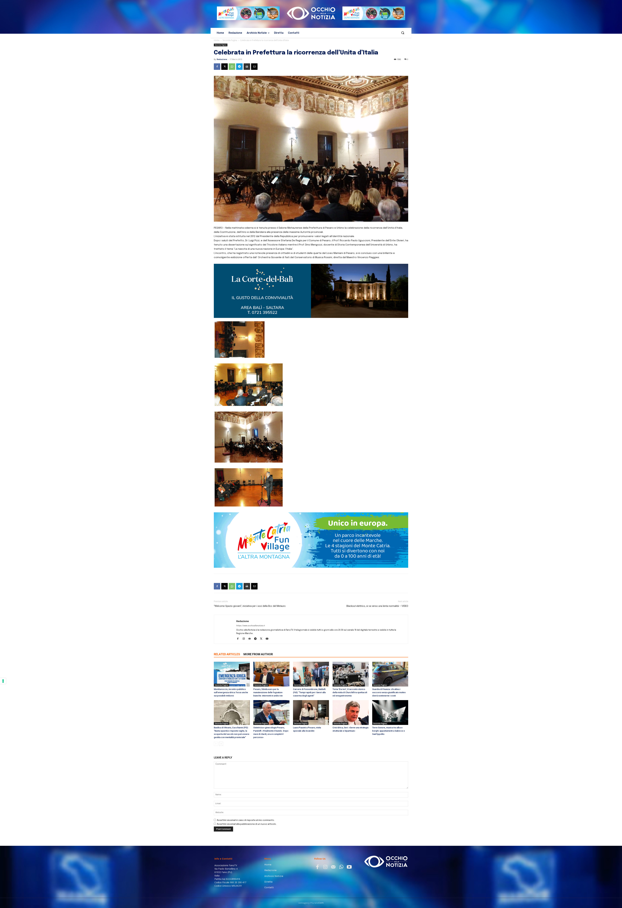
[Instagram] (245, 609)
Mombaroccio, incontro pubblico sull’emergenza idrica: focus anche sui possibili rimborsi (231, 662)
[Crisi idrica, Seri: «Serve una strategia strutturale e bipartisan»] (351, 682)
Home (216, 40)
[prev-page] (216, 714)
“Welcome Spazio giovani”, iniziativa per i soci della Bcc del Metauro (250, 576)
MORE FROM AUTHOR (258, 624)
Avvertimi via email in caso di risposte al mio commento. (246, 790)
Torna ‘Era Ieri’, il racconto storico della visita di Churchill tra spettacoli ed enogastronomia (350, 662)
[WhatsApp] (232, 66)
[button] (403, 33)
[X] (224, 66)
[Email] (254, 66)
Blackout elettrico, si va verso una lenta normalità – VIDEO (377, 576)
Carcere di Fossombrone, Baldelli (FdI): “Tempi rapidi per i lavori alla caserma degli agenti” (309, 662)
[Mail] (250, 609)
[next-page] (221, 714)
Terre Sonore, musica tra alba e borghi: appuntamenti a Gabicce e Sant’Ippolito (388, 700)
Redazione (222, 59)
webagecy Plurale (311, 872)
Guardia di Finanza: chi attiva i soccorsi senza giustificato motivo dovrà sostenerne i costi (389, 662)
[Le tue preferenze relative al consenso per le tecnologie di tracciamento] (3, 681)
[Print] (247, 66)
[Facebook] (217, 66)
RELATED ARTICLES (227, 624)
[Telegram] (239, 66)
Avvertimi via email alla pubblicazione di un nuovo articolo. (246, 794)
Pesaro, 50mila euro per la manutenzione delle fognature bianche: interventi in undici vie (268, 662)
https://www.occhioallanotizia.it (250, 596)
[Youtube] (268, 609)
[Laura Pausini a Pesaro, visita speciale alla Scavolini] (311, 682)
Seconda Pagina (230, 40)
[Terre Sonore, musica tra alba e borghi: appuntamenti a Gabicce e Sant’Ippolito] (390, 682)
